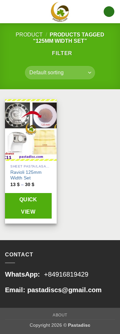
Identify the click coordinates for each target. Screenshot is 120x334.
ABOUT (60, 315)
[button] (9, 11)
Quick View (28, 206)
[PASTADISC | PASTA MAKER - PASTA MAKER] (60, 12)
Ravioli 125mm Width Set (26, 175)
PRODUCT (29, 34)
